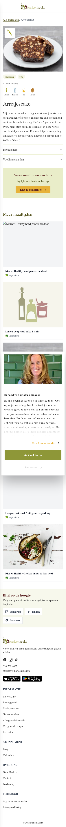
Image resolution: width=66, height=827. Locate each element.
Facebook (15, 620)
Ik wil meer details (43, 443)
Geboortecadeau (11, 714)
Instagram (15, 612)
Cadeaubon (8, 755)
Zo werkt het (9, 696)
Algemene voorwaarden (15, 801)
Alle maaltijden (11, 19)
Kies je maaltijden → (33, 189)
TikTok (36, 612)
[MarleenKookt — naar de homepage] (33, 6)
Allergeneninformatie (14, 720)
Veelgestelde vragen (13, 726)
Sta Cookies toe (33, 455)
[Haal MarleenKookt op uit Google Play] (32, 679)
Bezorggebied (10, 702)
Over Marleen (10, 772)
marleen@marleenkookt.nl (16, 670)
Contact (7, 778)
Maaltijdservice (11, 708)
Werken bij (8, 784)
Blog (5, 749)
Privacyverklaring (12, 807)
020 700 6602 (10, 666)
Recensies (8, 732)
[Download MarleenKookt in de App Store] (12, 679)
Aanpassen (30, 467)
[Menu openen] (6, 6)
